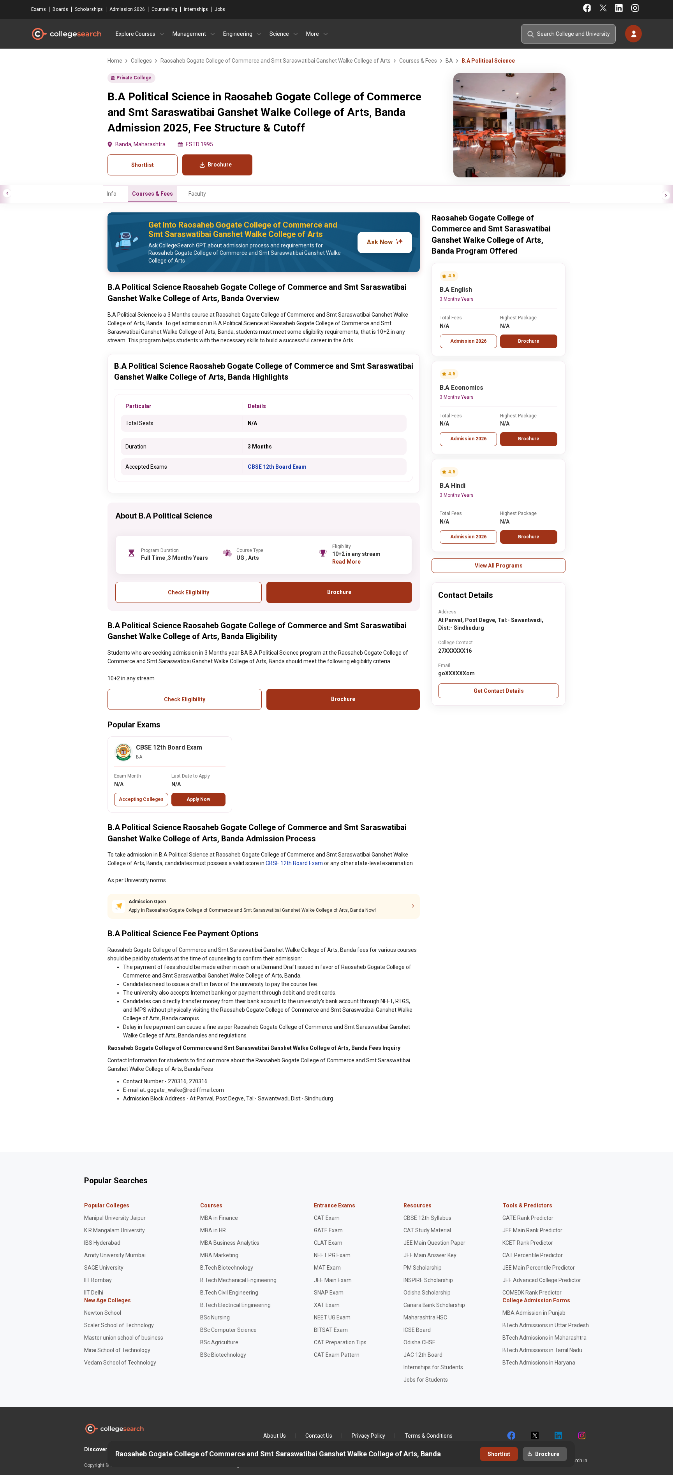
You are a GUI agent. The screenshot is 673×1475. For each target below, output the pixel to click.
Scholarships (89, 9)
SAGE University (103, 1268)
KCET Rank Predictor (527, 1243)
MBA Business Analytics (229, 1243)
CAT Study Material (427, 1230)
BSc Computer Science (228, 1330)
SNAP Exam (329, 1292)
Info (111, 194)
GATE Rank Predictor (527, 1218)
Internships (196, 9)
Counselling (164, 9)
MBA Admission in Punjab (534, 1313)
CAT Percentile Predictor (532, 1255)
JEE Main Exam (333, 1280)
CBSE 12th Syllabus (427, 1218)
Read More (346, 562)
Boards (60, 9)
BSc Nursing (215, 1317)
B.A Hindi (452, 485)
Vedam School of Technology (120, 1362)
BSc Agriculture (219, 1342)
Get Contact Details (499, 691)
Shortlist (142, 165)
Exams (38, 9)
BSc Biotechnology (223, 1355)
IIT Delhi (93, 1292)
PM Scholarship (422, 1268)
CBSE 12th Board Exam (277, 467)
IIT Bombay (98, 1280)
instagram (581, 1435)
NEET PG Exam (332, 1255)
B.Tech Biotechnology (226, 1268)
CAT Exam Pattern (336, 1355)
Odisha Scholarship (427, 1292)
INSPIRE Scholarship (428, 1280)
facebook (511, 1435)
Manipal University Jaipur (115, 1218)
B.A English (456, 289)
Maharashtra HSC (425, 1317)
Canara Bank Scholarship (434, 1305)
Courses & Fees (152, 194)
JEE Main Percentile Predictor (538, 1268)
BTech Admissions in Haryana (538, 1362)
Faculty (197, 194)
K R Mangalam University (114, 1230)
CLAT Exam (328, 1243)
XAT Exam (327, 1305)
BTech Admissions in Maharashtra (544, 1338)
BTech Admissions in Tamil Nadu (542, 1350)
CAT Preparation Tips (340, 1342)
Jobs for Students (425, 1380)
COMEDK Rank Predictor (532, 1292)
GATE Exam (328, 1230)
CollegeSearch (66, 34)
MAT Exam (327, 1268)
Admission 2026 (127, 9)
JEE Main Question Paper (434, 1243)
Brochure (528, 341)
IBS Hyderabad (102, 1243)
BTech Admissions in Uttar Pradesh (545, 1325)
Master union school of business (123, 1338)
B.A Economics (461, 387)
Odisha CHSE (419, 1342)
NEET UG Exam (332, 1317)
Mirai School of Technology (117, 1350)
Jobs (220, 9)
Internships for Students (433, 1367)
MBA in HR (213, 1230)
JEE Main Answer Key (429, 1255)
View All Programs (499, 565)
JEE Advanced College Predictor (541, 1280)
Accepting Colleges (141, 799)
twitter (534, 1435)
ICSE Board (417, 1330)
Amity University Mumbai (115, 1255)
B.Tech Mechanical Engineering (238, 1280)
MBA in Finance (219, 1218)
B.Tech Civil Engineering (229, 1292)
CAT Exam (327, 1218)
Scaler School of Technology (119, 1325)
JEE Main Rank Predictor (532, 1230)
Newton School (102, 1313)
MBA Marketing (219, 1255)
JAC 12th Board (422, 1355)
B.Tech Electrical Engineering (235, 1305)
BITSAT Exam (331, 1330)
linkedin (557, 1435)
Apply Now (198, 799)
